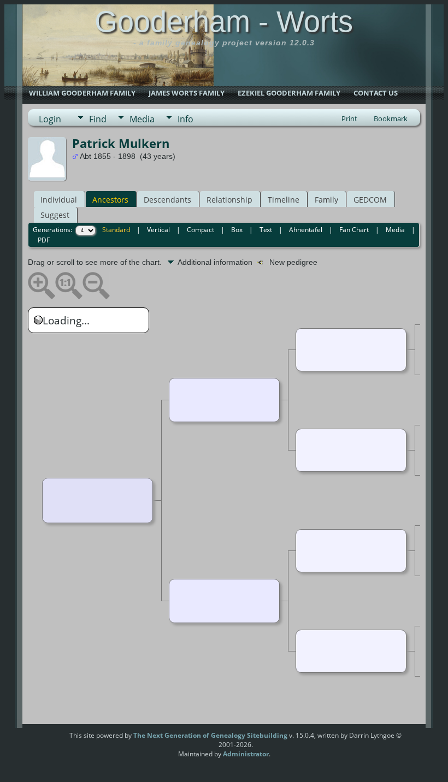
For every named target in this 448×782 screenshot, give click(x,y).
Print (349, 118)
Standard (116, 229)
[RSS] (48, 739)
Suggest (54, 215)
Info (185, 119)
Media (142, 119)
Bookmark (391, 118)
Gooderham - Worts (224, 21)
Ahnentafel (305, 229)
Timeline (283, 199)
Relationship (229, 199)
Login (50, 119)
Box (237, 229)
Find (98, 119)
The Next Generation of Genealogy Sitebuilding (210, 735)
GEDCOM (370, 199)
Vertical (158, 229)
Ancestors (110, 199)
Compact (200, 229)
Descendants (167, 199)
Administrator (246, 754)
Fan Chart (354, 229)
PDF (44, 240)
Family (326, 199)
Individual (58, 199)
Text (266, 229)
